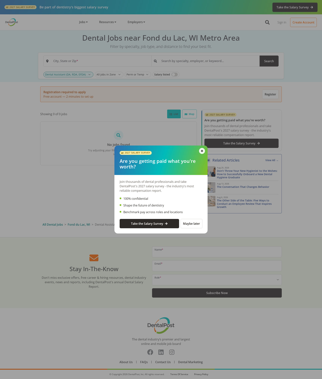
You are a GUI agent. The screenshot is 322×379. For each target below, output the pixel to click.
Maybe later (191, 224)
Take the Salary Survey (147, 224)
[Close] (202, 151)
